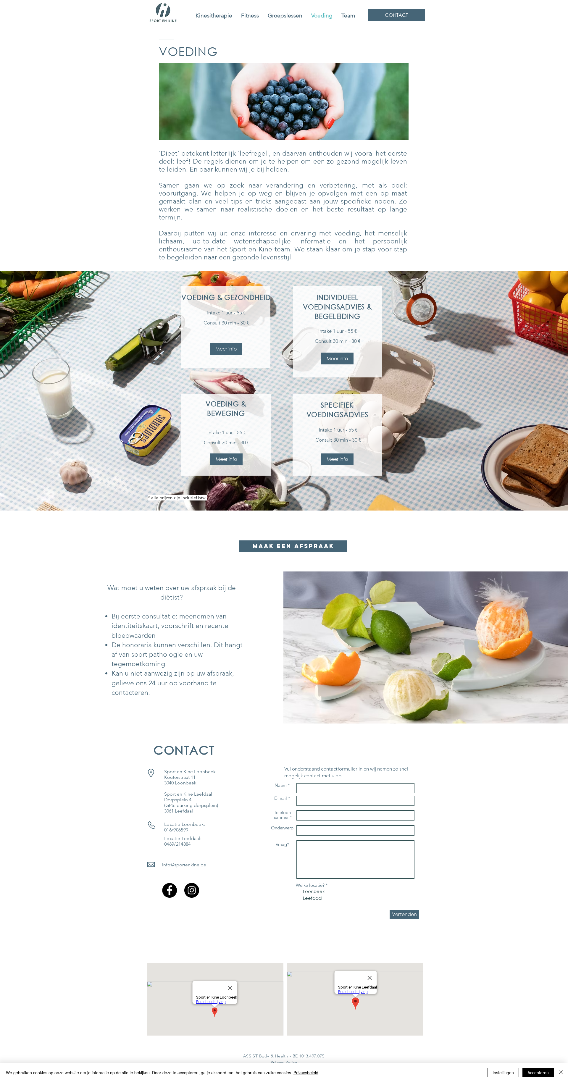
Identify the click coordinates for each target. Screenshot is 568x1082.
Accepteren (538, 1072)
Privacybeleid (305, 1072)
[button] (226, 349)
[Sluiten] (560, 1072)
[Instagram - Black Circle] (191, 890)
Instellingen (503, 1072)
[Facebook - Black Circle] (169, 890)
